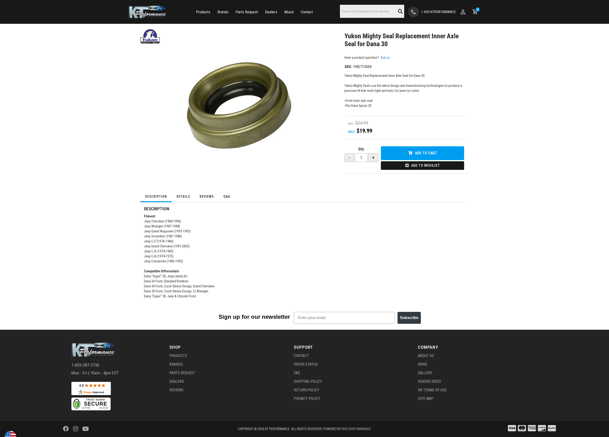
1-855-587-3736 (85, 365)
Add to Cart (426, 153)
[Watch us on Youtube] (85, 429)
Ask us (385, 57)
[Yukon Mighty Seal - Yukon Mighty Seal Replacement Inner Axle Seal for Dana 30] (150, 36)
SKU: (348, 66)
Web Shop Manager (356, 429)
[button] (203, 12)
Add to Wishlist (425, 165)
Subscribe (409, 318)
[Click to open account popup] (463, 11)
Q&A (226, 196)
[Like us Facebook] (66, 429)
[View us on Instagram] (75, 429)
